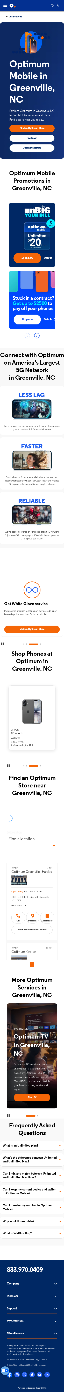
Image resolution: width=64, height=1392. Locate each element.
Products (12, 1296)
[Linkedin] (47, 1374)
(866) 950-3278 (18, 906)
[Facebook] (9, 1374)
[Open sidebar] (5, 5)
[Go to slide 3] (33, 644)
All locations (15, 17)
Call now (32, 138)
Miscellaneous (15, 1333)
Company (13, 1283)
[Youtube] (39, 1374)
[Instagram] (17, 1374)
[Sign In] (58, 5)
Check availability (32, 148)
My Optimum (15, 1321)
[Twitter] (24, 1374)
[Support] (52, 5)
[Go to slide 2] (26, 644)
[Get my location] (54, 846)
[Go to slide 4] (40, 644)
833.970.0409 (25, 1270)
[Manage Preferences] (5, 1370)
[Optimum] (13, 6)
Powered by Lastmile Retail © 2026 (32, 1388)
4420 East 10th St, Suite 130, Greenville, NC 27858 (30, 899)
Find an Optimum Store (32, 128)
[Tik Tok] (32, 1374)
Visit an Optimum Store (32, 629)
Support (12, 1308)
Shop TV (32, 1097)
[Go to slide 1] (24, 644)
